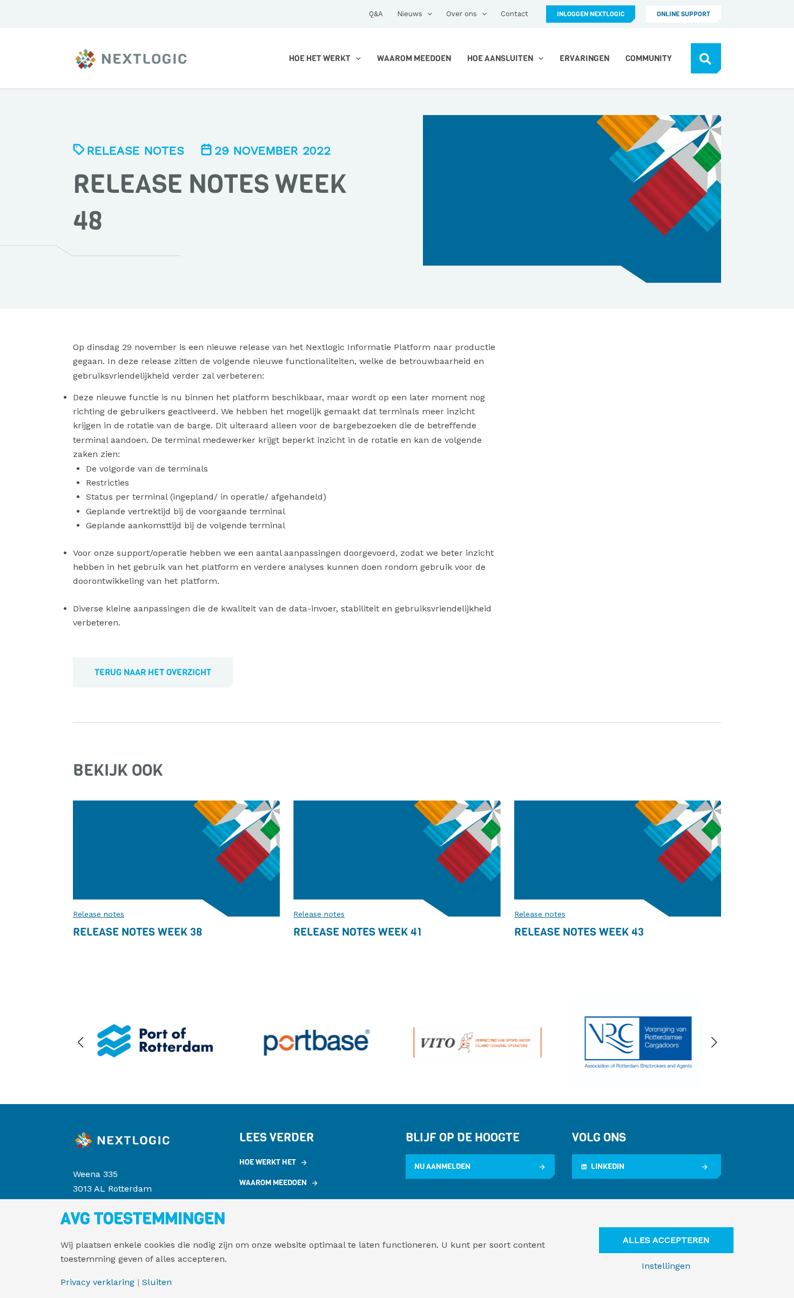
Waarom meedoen (273, 1183)
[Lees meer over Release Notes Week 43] (617, 857)
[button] (427, 14)
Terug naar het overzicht (153, 672)
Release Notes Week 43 (579, 932)
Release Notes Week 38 (137, 932)
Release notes (135, 150)
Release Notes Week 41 (357, 932)
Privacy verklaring (97, 1282)
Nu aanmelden (442, 1166)
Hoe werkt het (267, 1162)
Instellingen (666, 1266)
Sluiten (157, 1282)
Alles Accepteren (666, 1240)
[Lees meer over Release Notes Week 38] (176, 857)
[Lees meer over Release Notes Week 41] (396, 857)
